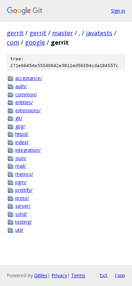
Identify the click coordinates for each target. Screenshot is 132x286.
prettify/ (23, 190)
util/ (19, 230)
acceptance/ (28, 78)
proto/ (22, 198)
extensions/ (28, 110)
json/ (20, 158)
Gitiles (40, 275)
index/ (21, 142)
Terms (78, 275)
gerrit (15, 33)
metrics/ (24, 174)
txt (104, 275)
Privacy (59, 275)
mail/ (20, 166)
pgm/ (21, 182)
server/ (22, 206)
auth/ (21, 86)
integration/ (28, 150)
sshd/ (21, 214)
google (35, 42)
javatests (99, 33)
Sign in (118, 10)
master (62, 33)
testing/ (23, 222)
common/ (26, 94)
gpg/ (20, 126)
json (119, 275)
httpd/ (21, 134)
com (13, 42)
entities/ (24, 102)
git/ (18, 118)
